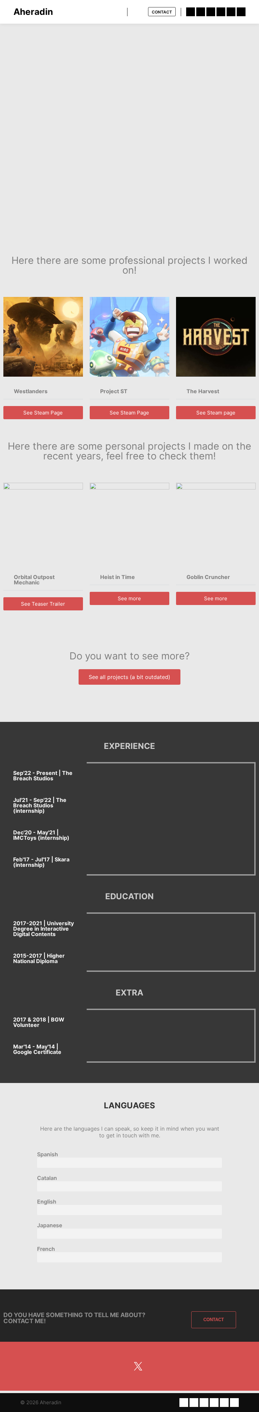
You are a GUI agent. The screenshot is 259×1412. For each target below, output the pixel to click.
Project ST (113, 391)
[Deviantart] (210, 11)
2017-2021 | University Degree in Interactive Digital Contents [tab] (43, 928)
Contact (162, 12)
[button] (43, 391)
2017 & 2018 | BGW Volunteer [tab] (38, 1022)
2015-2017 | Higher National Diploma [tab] (39, 958)
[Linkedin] (190, 11)
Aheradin (33, 11)
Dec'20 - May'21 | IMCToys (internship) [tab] (41, 835)
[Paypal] (231, 11)
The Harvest (202, 391)
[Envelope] (87, 1366)
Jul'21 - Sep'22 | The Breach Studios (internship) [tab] (39, 805)
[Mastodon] (121, 1366)
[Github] (221, 11)
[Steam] (241, 11)
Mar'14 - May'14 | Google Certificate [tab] (37, 1049)
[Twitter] (200, 11)
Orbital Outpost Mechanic (34, 580)
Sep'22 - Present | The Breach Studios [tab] (43, 776)
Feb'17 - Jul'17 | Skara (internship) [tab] (41, 862)
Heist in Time (117, 577)
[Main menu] (139, 12)
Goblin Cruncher (208, 577)
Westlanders (31, 391)
